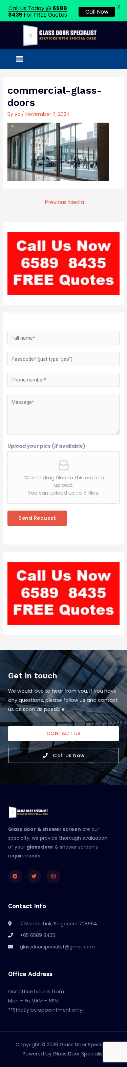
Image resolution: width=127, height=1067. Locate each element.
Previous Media (64, 202)
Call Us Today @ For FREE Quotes (37, 11)
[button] (19, 59)
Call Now (96, 12)
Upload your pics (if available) (46, 446)
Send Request (37, 518)
